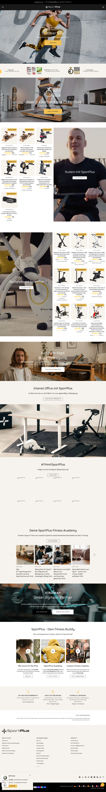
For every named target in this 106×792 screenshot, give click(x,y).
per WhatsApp (74, 748)
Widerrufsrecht (6, 748)
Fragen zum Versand (78, 704)
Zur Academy (53, 541)
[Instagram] (88, 777)
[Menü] (8, 776)
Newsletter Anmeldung (8, 753)
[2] (42, 416)
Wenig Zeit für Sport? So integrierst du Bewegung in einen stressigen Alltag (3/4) (43, 573)
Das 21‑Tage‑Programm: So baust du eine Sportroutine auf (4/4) (24, 573)
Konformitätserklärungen (42, 756)
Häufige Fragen (40, 748)
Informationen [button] (42, 738)
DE (77, 786)
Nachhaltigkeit (40, 743)
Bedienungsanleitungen (42, 758)
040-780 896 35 (75, 743)
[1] (80, 432)
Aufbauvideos (39, 761)
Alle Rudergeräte (79, 178)
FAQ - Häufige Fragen (53, 704)
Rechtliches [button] (6, 738)
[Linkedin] (91, 777)
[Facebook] (79, 777)
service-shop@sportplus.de (77, 745)
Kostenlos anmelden (53, 369)
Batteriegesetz (40, 751)
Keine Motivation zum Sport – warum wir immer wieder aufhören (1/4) (80, 573)
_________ (38, 766)
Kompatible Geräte (63, 612)
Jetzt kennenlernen (78, 676)
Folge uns (53, 475)
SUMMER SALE (38, 2)
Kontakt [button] (74, 738)
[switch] (5, 785)
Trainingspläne (40, 763)
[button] (9, 153)
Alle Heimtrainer (26, 287)
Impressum (5, 740)
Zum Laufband (53, 111)
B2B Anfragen (74, 751)
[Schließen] (30, 774)
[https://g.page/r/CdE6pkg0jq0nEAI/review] (97, 777)
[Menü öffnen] (4, 7)
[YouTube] (94, 777)
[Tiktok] (82, 777)
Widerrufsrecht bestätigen (8, 751)
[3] (68, 407)
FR (81, 786)
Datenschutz (5, 745)
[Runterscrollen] (53, 61)
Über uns (28, 676)
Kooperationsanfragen (76, 753)
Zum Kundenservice (28, 702)
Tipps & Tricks (53, 676)
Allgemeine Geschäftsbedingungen (10, 743)
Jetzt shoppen (10, 786)
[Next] (94, 554)
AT (99, 786)
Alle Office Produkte (53, 399)
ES (90, 786)
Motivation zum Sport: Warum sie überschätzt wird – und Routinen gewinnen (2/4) (62, 574)
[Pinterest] (85, 777)
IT (94, 786)
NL (86, 786)
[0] (31, 446)
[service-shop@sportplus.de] (103, 777)
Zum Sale (53, 43)
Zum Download (41, 612)
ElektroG (38, 753)
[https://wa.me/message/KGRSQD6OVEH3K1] (100, 777)
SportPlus (65, 786)
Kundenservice (40, 745)
